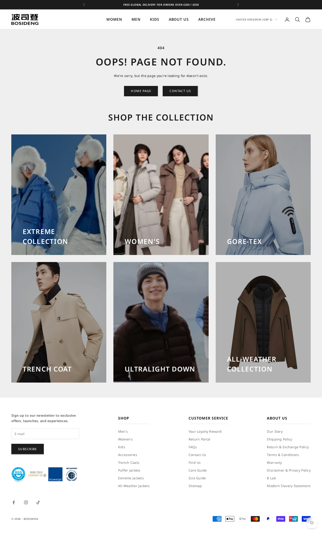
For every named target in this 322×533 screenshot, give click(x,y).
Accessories (127, 454)
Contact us (180, 91)
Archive (207, 19)
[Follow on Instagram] (26, 502)
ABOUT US (179, 19)
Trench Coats (128, 462)
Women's (125, 439)
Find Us (195, 462)
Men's (123, 431)
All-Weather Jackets (134, 486)
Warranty (274, 462)
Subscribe (27, 449)
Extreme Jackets (131, 478)
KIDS (154, 19)
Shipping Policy (279, 439)
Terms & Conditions (283, 454)
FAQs (193, 447)
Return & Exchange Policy (288, 447)
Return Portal (200, 439)
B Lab (271, 478)
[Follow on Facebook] (13, 502)
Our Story (275, 431)
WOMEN (114, 19)
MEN (136, 19)
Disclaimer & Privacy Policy (289, 470)
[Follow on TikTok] (38, 502)
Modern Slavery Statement (288, 486)
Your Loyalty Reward (205, 431)
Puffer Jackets (129, 470)
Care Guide (198, 470)
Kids (121, 447)
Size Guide (197, 478)
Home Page (141, 91)
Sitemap (195, 486)
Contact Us (197, 454)
